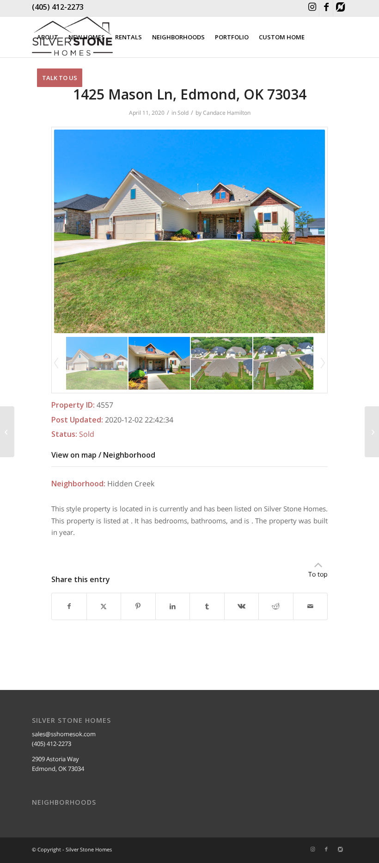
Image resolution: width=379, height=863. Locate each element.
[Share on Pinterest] (138, 606)
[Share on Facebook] (69, 606)
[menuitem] (47, 37)
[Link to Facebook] (326, 8)
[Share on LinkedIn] (173, 606)
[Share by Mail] (310, 606)
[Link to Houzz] (340, 8)
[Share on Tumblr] (207, 606)
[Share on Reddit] (276, 606)
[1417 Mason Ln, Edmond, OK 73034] (7, 431)
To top (318, 574)
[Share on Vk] (242, 606)
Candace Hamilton (227, 113)
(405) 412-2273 (58, 7)
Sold (183, 113)
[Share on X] (104, 606)
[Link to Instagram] (312, 8)
